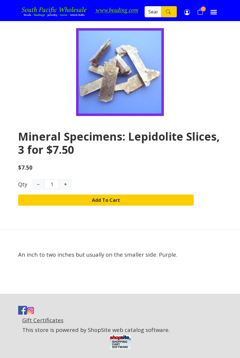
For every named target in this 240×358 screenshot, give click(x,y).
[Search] (169, 11)
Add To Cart (106, 200)
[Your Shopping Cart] (200, 11)
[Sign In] (187, 11)
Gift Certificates (43, 320)
